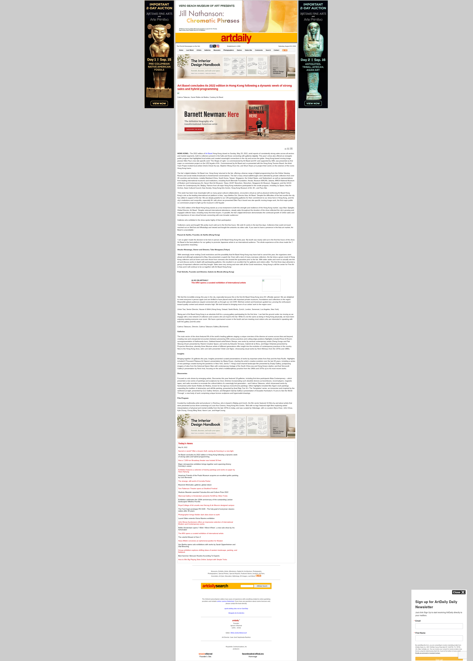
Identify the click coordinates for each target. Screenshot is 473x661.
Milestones (232, 571)
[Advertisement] (267, 459)
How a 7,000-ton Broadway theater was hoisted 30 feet (199, 460)
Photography (257, 571)
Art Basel (208, 153)
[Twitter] (214, 47)
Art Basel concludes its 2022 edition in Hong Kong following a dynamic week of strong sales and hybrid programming (207, 456)
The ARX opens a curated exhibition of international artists (218, 283)
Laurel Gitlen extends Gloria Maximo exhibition (196, 518)
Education (228, 576)
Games (239, 50)
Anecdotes (214, 576)
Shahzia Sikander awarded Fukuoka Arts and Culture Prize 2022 (203, 492)
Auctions (255, 573)
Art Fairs (261, 573)
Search (268, 50)
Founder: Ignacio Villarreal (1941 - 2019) (236, 626)
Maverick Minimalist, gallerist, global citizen (195, 485)
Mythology (235, 576)
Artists (199, 50)
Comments (259, 50)
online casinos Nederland (225, 601)
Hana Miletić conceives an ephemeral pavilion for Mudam (200, 541)
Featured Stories (246, 573)
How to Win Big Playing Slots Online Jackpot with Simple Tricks (202, 559)
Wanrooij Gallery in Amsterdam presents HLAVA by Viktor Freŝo (203, 496)
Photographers (228, 50)
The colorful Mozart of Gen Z (189, 537)
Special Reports (234, 573)
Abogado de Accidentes (236, 613)
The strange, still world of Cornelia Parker (194, 481)
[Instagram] (217, 47)
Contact (276, 50)
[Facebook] (211, 47)
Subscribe (248, 50)
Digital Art (240, 571)
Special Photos (224, 573)
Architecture (248, 571)
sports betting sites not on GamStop (236, 608)
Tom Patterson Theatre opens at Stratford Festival (197, 488)
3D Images (243, 576)
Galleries (207, 50)
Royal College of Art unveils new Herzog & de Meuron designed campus (206, 505)
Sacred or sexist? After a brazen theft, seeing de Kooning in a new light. (206, 451)
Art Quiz (221, 576)
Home (181, 50)
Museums (217, 50)
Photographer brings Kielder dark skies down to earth (199, 515)
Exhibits (221, 571)
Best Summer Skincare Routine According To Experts (199, 556)
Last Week (190, 50)
